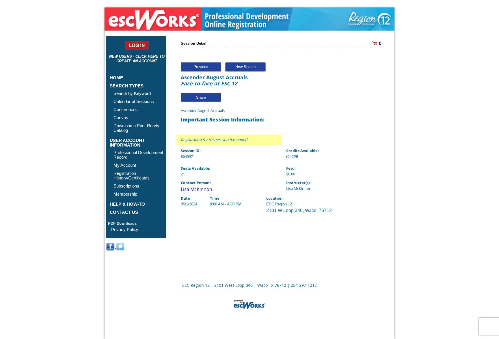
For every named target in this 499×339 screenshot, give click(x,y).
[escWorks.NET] (249, 303)
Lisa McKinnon (196, 189)
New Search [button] (245, 67)
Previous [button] (200, 67)
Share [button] (201, 97)
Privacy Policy (124, 229)
